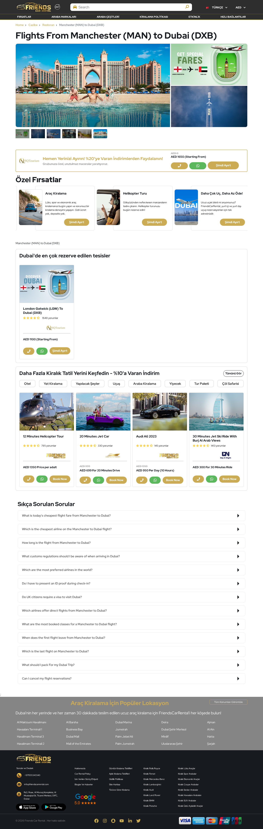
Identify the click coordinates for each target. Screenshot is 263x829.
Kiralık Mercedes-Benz (154, 779)
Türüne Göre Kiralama (119, 789)
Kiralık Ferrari (149, 773)
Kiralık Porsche (150, 806)
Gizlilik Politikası (116, 779)
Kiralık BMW (148, 800)
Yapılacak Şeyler (88, 384)
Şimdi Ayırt (223, 165)
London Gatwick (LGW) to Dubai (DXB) (43, 311)
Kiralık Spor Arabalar (187, 773)
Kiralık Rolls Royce (151, 768)
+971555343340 (32, 775)
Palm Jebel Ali (124, 736)
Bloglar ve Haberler (84, 784)
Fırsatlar (24, 16)
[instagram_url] (107, 820)
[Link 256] (33, 758)
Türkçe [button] (217, 7)
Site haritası (114, 784)
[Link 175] (47, 411)
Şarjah (211, 744)
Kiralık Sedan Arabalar (188, 789)
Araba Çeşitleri (108, 16)
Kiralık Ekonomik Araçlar (189, 779)
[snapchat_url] (115, 820)
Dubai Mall (72, 736)
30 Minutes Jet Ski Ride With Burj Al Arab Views (215, 438)
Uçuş (116, 384)
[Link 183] (160, 411)
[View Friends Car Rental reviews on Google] (106, 799)
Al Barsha (72, 722)
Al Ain (210, 729)
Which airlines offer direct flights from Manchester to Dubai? (64, 611)
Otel (27, 384)
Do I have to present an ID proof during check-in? (56, 583)
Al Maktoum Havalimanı (31, 722)
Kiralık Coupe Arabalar (188, 784)
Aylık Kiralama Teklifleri (119, 773)
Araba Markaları (64, 16)
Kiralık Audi (148, 789)
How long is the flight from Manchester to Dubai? (56, 543)
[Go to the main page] (33, 7)
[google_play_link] (53, 807)
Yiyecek (175, 384)
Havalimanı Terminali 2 (30, 744)
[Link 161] (47, 284)
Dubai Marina (123, 722)
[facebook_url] (98, 820)
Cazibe (33, 25)
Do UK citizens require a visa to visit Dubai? (52, 597)
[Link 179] (103, 411)
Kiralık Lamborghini (152, 784)
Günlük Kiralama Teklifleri (120, 768)
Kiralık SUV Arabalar (187, 800)
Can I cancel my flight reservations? (47, 678)
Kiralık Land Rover (151, 795)
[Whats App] (197, 165)
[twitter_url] (140, 820)
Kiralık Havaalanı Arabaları (189, 795)
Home (20, 25)
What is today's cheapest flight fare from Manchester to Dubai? (66, 515)
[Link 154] (29, 160)
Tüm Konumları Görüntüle (228, 702)
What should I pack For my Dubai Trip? (48, 665)
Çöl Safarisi (230, 384)
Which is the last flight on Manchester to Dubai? (55, 651)
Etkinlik (194, 16)
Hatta (210, 736)
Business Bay (74, 729)
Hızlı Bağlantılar (233, 16)
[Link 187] (216, 411)
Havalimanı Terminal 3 (30, 736)
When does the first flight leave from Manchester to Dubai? (63, 638)
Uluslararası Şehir (172, 744)
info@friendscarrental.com (36, 784)
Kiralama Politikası (154, 16)
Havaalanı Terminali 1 (29, 729)
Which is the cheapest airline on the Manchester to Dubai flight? (67, 529)
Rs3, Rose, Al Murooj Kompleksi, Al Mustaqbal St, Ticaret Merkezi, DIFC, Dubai (41, 795)
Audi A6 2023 (146, 436)
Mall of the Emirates (78, 744)
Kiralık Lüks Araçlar (186, 768)
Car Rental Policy (83, 773)
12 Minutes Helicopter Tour (43, 436)
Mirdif (165, 736)
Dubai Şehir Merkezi (173, 729)
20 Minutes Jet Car (94, 436)
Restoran (48, 25)
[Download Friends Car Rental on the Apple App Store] (28, 807)
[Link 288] (229, 781)
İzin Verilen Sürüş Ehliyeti (86, 779)
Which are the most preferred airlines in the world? (57, 570)
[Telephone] (179, 165)
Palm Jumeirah (124, 744)
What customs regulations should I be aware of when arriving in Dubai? (71, 556)
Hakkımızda (80, 768)
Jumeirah (121, 729)
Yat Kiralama (53, 384)
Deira (164, 722)
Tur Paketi (201, 384)
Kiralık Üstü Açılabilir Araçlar (190, 806)
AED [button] (239, 7)
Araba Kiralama (144, 384)
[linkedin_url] (132, 820)
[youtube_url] (124, 820)
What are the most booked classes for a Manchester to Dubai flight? (69, 624)
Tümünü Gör (233, 373)
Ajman (211, 722)
